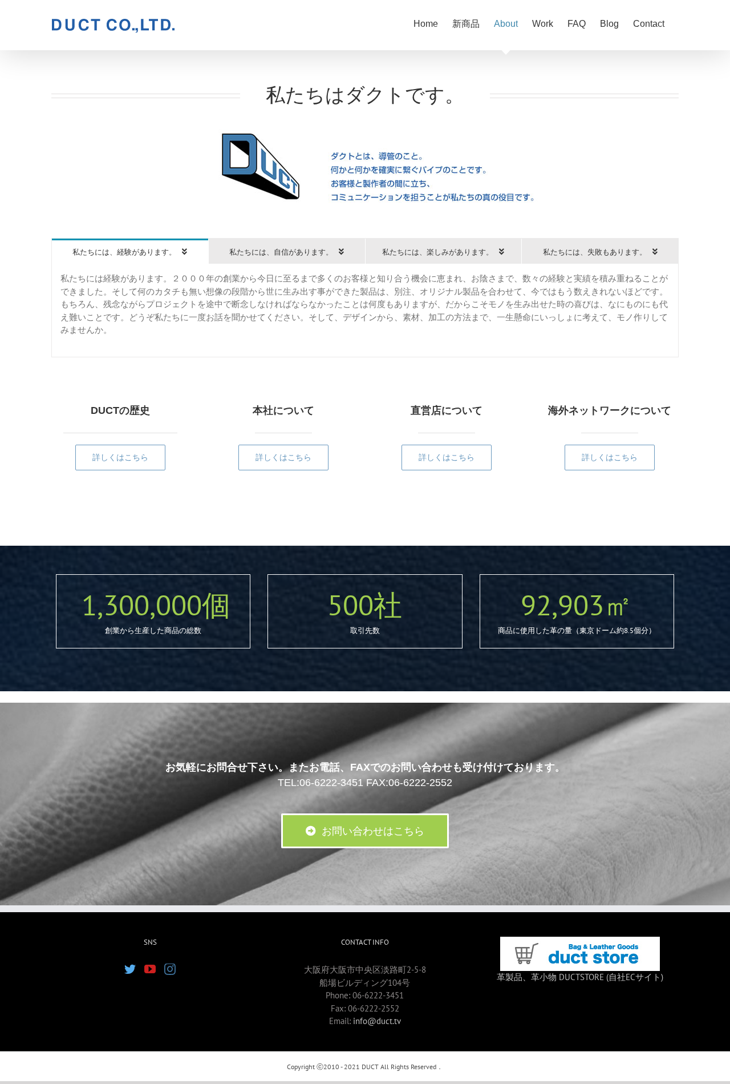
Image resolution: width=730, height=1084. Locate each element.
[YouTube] (150, 969)
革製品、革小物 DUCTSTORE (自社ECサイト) (580, 977)
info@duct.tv (377, 1021)
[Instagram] (170, 969)
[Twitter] (130, 969)
